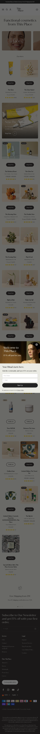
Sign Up (20, 385)
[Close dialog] (36, 344)
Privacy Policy (20, 390)
